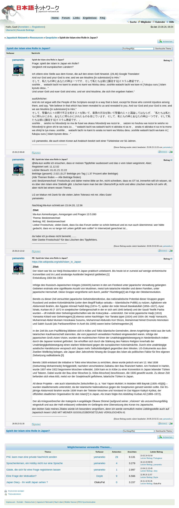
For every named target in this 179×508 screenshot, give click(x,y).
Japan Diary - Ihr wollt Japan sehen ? (27, 482)
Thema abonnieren (14, 494)
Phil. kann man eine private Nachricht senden (31, 457)
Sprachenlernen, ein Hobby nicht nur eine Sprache (34, 463)
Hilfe (171, 22)
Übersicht (10, 30)
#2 (171, 160)
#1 (171, 60)
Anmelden (24, 27)
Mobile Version (70, 502)
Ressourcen (36, 37)
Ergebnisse (90, 17)
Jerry (155, 471)
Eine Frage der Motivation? (21, 476)
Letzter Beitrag (146, 458)
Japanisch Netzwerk (17, 37)
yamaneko (18, 59)
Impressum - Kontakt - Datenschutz (20, 502)
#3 (171, 259)
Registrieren (38, 27)
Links (76, 17)
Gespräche (51, 37)
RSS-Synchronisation (86, 502)
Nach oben (58, 502)
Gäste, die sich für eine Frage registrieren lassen (33, 469)
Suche (133, 22)
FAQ (102, 17)
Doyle (99, 476)
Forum (66, 17)
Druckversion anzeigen (16, 491)
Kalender (160, 22)
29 (116, 457)
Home (55, 17)
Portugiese (157, 458)
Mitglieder (146, 22)
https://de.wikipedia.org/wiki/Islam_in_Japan (56, 261)
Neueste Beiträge (25, 30)
